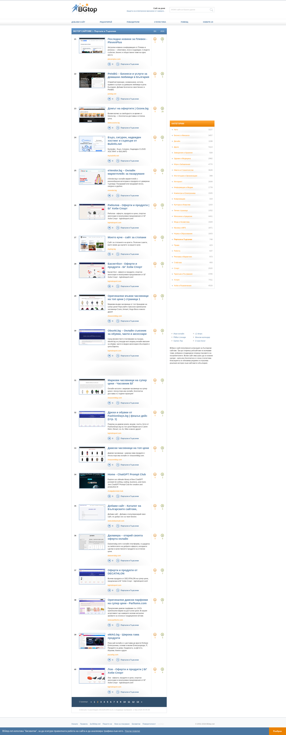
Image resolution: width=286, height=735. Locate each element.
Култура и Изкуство (182, 205)
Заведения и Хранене (183, 153)
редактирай (106, 22)
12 (133, 702)
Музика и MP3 (180, 228)
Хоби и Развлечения (182, 286)
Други (176, 147)
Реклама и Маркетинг (183, 257)
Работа (177, 251)
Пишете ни (107, 724)
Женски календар (202, 337)
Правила (84, 724)
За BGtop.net (95, 724)
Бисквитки (136, 724)
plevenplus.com (114, 59)
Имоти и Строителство (183, 170)
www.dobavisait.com (116, 521)
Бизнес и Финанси (181, 135)
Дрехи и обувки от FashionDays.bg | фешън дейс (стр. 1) (127, 415)
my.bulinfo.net (113, 156)
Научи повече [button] (132, 731)
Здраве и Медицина (182, 158)
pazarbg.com (113, 655)
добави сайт (78, 22)
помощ (184, 22)
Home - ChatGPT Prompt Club (127, 474)
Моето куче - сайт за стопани (127, 237)
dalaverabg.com (114, 556)
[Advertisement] (116, 368)
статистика (160, 22)
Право (176, 245)
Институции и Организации (185, 176)
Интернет (178, 182)
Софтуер (178, 262)
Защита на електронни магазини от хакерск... (146, 11)
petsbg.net (112, 94)
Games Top (178, 341)
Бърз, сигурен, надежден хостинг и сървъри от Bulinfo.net (124, 140)
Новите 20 (208, 22)
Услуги (176, 280)
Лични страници (181, 210)
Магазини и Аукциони (183, 216)
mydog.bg (112, 249)
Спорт (176, 268)
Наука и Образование (183, 234)
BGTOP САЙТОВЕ (82, 31)
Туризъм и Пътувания (183, 274)
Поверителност (149, 724)
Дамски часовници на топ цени (128, 448)
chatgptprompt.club (115, 491)
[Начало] (86, 9)
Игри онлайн (179, 334)
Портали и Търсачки (130, 64)
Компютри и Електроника (184, 193)
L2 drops (198, 334)
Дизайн (177, 141)
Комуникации (179, 199)
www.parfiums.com (115, 620)
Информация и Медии (183, 187)
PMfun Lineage (180, 337)
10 (124, 702)
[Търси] (211, 9)
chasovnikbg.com (115, 316)
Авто (176, 130)
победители (133, 22)
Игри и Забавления (182, 164)
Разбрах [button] (277, 731)
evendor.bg (112, 190)
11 (129, 702)
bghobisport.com (114, 223)
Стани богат (200, 341)
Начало (75, 724)
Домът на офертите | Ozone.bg (128, 108)
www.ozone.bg (114, 123)
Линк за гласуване (122, 724)
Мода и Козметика (181, 222)
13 (138, 702)
